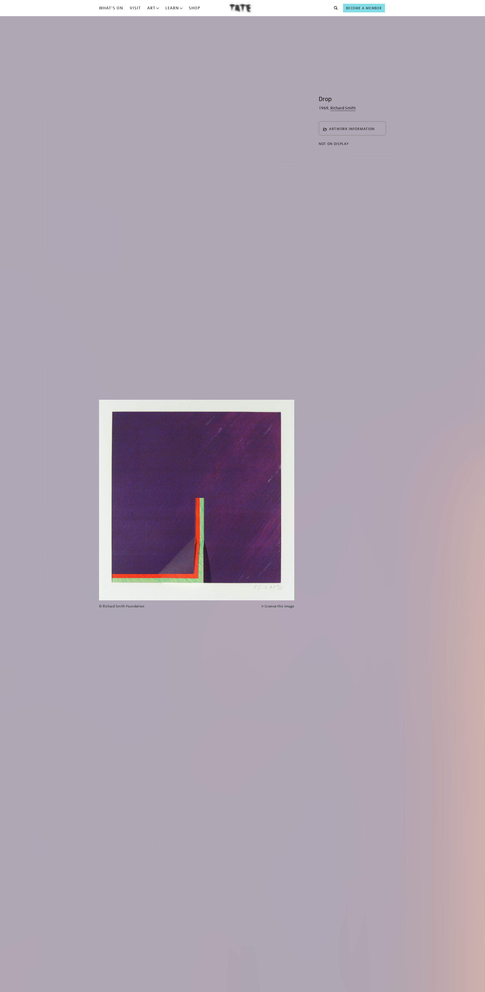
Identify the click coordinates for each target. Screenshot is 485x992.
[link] (178, 606)
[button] (334, 8)
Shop (194, 8)
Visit (135, 8)
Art (151, 8)
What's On (111, 8)
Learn (172, 8)
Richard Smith (343, 108)
